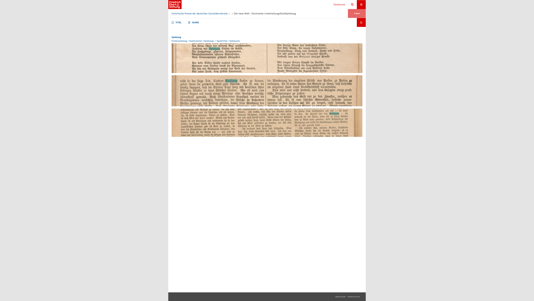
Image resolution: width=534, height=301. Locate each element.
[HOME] (175, 4)
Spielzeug (176, 37)
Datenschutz (354, 297)
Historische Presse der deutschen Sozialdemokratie (200, 13)
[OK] (352, 4)
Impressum (340, 297)
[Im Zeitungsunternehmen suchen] (361, 22)
